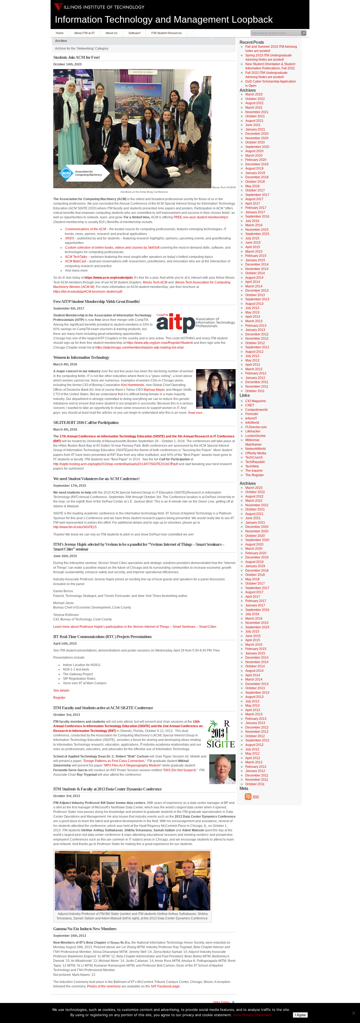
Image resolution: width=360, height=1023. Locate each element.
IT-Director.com (256, 427)
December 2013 (257, 290)
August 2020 (254, 151)
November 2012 (257, 338)
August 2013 (254, 304)
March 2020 (253, 155)
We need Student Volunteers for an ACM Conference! (96, 478)
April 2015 (252, 247)
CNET (249, 405)
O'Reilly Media (255, 453)
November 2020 (257, 138)
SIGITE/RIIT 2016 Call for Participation (85, 422)
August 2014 (254, 277)
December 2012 (257, 334)
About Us (112, 33)
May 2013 (252, 312)
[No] (353, 1013)
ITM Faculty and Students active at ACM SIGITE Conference (103, 708)
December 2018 (257, 177)
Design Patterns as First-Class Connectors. (114, 761)
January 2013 (255, 330)
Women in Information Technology (81, 357)
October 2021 (255, 116)
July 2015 (252, 238)
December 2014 (257, 264)
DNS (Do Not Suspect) (180, 770)
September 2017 (257, 195)
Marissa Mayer (154, 390)
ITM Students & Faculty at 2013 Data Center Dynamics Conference (107, 789)
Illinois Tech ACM (155, 282)
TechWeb (252, 466)
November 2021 (257, 112)
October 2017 (255, 190)
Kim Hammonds (132, 385)
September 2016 (257, 216)
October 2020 (255, 142)
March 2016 (253, 225)
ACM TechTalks (76, 257)
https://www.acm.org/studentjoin (109, 277)
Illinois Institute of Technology (99, 7)
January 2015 (255, 260)
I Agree (300, 1015)
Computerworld (256, 410)
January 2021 (255, 129)
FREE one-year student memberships (200, 217)
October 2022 (255, 99)
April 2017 (252, 203)
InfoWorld (252, 422)
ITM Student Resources (166, 33)
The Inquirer (254, 470)
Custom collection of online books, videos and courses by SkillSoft (112, 247)
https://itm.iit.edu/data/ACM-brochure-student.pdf (87, 291)
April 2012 (252, 364)
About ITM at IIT (84, 33)
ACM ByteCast (75, 261)
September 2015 (257, 234)
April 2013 (252, 317)
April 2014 (252, 282)
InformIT (251, 418)
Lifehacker (252, 431)
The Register (254, 475)
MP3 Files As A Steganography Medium (132, 765)
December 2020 (257, 134)
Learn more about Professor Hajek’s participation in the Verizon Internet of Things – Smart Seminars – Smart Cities (134, 627)
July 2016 (252, 221)
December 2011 (256, 382)
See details (61, 690)
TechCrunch (254, 457)
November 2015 (257, 229)
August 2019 (254, 168)
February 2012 (255, 373)
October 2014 (255, 273)
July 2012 (252, 356)
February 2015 (255, 256)
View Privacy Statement (252, 1015)
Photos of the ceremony (104, 986)
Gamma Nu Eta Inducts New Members (84, 929)
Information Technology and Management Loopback (164, 19)
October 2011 (255, 391)
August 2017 (254, 199)
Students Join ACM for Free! (76, 57)
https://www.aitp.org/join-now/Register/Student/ (160, 343)
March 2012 (253, 369)
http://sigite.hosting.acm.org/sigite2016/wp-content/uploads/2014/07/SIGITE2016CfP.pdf (115, 464)
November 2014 (257, 269)
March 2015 (253, 251)
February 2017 (255, 208)
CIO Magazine (255, 401)
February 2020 (255, 160)
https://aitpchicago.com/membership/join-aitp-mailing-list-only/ (139, 347)
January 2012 (255, 378)
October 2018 (255, 182)
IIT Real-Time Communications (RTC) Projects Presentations (102, 636)
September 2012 (257, 347)
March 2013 (253, 321)
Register (59, 697)
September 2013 (257, 299)
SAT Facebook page (165, 986)
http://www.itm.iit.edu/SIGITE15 (75, 527)
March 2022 (253, 107)
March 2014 (253, 286)
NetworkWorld (255, 449)
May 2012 (252, 360)
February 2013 (255, 325)
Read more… (196, 412)
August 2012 (254, 352)
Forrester (251, 414)
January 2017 (255, 212)
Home (60, 33)
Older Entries (221, 1002)
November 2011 (256, 386)
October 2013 (255, 295)
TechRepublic (255, 462)
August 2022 (254, 103)
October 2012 (255, 343)
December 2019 (257, 164)
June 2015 (253, 242)
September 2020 (257, 147)
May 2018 (252, 186)
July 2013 (252, 308)
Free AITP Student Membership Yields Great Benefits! (96, 301)
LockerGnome (255, 436)
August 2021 (254, 121)
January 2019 (255, 173)
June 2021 (253, 125)
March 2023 (253, 94)
